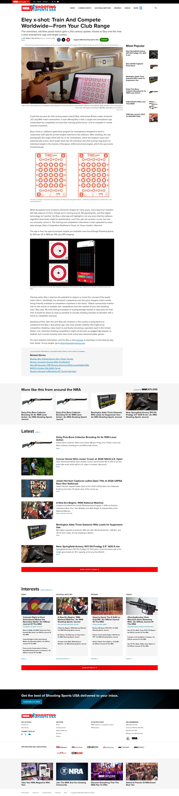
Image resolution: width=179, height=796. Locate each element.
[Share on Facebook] (59, 38)
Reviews (117, 8)
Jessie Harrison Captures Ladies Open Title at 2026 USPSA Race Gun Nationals (89, 482)
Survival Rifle (149, 627)
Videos (127, 8)
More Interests (46, 590)
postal (74, 351)
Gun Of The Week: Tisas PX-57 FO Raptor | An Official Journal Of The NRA (142, 631)
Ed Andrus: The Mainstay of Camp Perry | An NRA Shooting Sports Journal (71, 636)
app (51, 351)
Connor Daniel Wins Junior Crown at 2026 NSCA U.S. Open (89, 459)
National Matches (103, 8)
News (72, 8)
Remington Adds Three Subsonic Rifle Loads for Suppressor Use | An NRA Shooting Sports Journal (106, 415)
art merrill (81, 351)
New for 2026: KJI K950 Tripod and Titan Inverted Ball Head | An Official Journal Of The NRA (37, 632)
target (64, 351)
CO (31, 627)
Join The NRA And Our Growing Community (71, 783)
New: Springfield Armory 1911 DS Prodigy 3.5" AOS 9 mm (88, 546)
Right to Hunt (37, 627)
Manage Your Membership (134, 733)
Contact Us (24, 725)
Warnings (57, 793)
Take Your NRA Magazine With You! (35, 783)
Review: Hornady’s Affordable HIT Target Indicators (53, 371)
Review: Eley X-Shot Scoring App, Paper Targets (51, 358)
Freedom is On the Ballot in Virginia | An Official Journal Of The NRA (141, 638)
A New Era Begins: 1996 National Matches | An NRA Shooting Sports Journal (70, 619)
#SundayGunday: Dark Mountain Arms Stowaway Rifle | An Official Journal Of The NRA (140, 621)
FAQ (65, 793)
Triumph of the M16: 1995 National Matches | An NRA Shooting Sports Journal (72, 643)
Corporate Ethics (47, 793)
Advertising (25, 728)
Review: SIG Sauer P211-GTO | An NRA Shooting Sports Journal (105, 629)
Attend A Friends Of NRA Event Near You (141, 783)
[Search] (156, 8)
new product (45, 351)
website (79, 340)
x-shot (69, 351)
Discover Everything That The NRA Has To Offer (105, 783)
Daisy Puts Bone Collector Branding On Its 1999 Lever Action (86, 438)
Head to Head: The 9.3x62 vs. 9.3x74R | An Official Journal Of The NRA (106, 619)
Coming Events (84, 8)
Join (34, 2)
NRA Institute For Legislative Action (102, 725)
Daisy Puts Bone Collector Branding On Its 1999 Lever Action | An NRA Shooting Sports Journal (36, 416)
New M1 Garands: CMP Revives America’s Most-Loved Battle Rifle (59, 365)
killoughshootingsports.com (72, 343)
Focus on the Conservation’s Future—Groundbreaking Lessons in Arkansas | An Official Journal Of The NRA (37, 650)
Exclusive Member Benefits (134, 728)
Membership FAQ (131, 730)
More (37, 432)
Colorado (26, 627)
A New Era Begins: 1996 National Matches (79, 503)
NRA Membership (131, 725)
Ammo (104, 624)
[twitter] (63, 38)
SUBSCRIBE (31, 702)
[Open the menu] (141, 7)
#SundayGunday (133, 627)
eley (38, 351)
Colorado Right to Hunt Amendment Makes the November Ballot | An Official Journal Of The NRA (36, 621)
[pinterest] (68, 38)
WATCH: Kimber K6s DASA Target (45, 368)
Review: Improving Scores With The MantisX (50, 361)
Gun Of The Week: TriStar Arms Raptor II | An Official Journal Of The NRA (141, 645)
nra (59, 624)
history (76, 624)
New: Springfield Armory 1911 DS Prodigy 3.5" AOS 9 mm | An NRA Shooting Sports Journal (141, 415)
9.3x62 (95, 624)
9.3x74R (99, 624)
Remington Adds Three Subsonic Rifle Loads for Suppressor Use (89, 526)
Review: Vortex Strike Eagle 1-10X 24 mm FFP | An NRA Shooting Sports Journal (106, 636)
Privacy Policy (25, 793)
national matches (67, 624)
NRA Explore (95, 728)
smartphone (57, 351)
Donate (45, 2)
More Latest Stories (98, 569)
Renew (39, 2)
